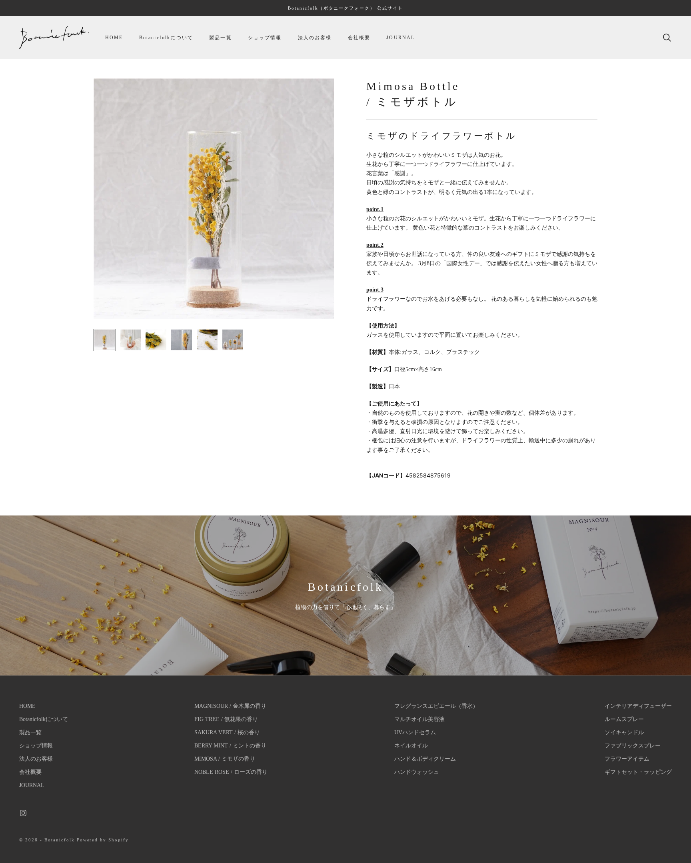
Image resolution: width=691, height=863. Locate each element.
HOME (114, 37)
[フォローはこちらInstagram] (23, 813)
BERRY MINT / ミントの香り (230, 746)
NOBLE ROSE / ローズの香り (231, 772)
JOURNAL (400, 37)
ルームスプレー (624, 719)
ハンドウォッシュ (416, 772)
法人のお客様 (315, 37)
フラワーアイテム (627, 759)
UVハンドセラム (415, 732)
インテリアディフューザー (638, 706)
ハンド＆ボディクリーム (425, 759)
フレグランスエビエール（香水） (436, 706)
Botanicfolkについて (166, 37)
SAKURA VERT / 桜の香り (227, 732)
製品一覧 (220, 37)
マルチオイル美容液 (419, 719)
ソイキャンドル (624, 732)
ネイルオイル (411, 746)
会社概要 (359, 37)
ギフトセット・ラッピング (638, 772)
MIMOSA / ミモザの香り (224, 759)
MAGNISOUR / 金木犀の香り (230, 706)
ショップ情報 (265, 37)
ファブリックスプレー (633, 746)
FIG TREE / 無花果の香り (226, 719)
